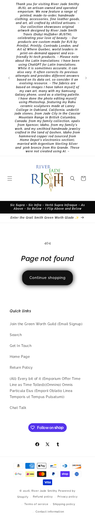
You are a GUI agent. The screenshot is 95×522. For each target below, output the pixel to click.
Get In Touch (20, 346)
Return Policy (21, 367)
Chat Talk (18, 408)
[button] (9, 178)
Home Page (20, 357)
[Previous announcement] (9, 78)
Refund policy (43, 496)
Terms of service (36, 504)
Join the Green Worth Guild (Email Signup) (46, 324)
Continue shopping (47, 278)
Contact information (50, 511)
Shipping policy (64, 504)
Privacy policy (67, 496)
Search (16, 335)
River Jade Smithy (44, 490)
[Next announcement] (86, 78)
